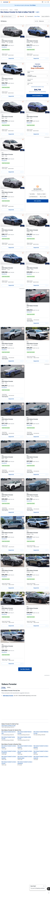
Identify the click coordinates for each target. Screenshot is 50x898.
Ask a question (37, 201)
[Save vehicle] (23, 26)
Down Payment (30, 79)
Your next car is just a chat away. (25, 5)
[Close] (44, 886)
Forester (16, 9)
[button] (42, 2)
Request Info (11, 58)
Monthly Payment (30, 71)
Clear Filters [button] (37, 16)
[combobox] (8, 16)
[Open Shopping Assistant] (48, 888)
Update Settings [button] (43, 91)
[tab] (3, 687)
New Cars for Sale (4, 9)
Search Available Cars (37, 95)
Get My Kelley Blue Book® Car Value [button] (37, 86)
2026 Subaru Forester (8, 695)
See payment (4, 47)
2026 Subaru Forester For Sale (8, 725)
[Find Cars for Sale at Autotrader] (6, 2)
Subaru (11, 9)
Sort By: (36, 21)
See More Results (25, 669)
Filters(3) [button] (22, 16)
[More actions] (22, 58)
